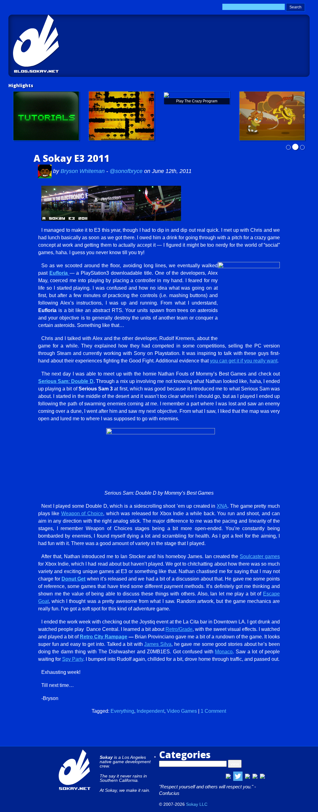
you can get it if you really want (243, 360)
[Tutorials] (46, 116)
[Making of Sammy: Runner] (272, 116)
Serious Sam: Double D (65, 381)
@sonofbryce (126, 171)
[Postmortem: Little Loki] (122, 116)
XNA (222, 506)
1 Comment (213, 711)
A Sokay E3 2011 (72, 158)
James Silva (157, 644)
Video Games (182, 711)
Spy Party (72, 659)
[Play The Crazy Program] (197, 94)
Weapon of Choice (82, 513)
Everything (122, 711)
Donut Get (73, 578)
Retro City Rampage (103, 636)
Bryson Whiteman (83, 171)
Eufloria (59, 273)
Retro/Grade (179, 629)
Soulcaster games (260, 556)
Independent (150, 711)
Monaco (224, 651)
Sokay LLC (196, 804)
